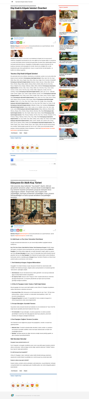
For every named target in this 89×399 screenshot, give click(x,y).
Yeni (54, 163)
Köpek (25, 133)
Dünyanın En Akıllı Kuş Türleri (26, 182)
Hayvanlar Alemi (14, 5)
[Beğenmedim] (32, 147)
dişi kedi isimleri (45, 128)
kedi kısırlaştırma (24, 46)
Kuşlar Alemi (32, 5)
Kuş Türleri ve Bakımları (24, 5)
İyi (49, 163)
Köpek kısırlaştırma (20, 47)
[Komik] (27, 147)
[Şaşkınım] (37, 147)
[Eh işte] (17, 147)
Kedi (21, 133)
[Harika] (13, 147)
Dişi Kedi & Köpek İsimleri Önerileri (29, 8)
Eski (52, 163)
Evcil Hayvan (14, 133)
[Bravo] (22, 147)
